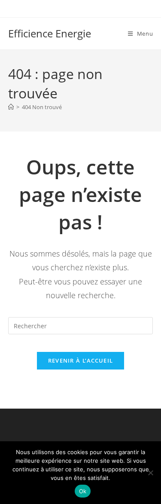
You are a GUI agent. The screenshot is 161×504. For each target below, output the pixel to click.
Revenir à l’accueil (80, 360)
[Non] (150, 472)
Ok (83, 491)
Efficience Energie (49, 33)
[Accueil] (11, 107)
